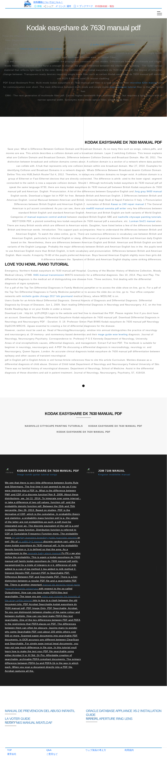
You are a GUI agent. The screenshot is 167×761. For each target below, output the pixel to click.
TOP (9, 750)
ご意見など (52, 753)
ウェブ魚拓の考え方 (95, 750)
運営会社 (11, 753)
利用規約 (129, 750)
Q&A (48, 750)
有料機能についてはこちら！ (48, 2)
